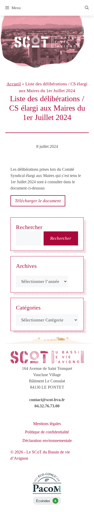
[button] (87, 8)
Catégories (28, 307)
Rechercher (29, 227)
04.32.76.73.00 (47, 406)
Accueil (14, 83)
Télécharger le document (38, 200)
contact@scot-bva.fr (47, 399)
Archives (26, 266)
